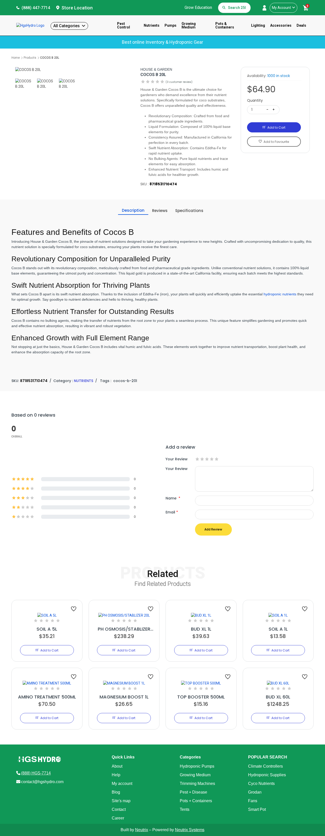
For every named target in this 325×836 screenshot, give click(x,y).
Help (116, 775)
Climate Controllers (265, 766)
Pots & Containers (224, 25)
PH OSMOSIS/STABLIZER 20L (124, 629)
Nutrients (151, 25)
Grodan (255, 792)
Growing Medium (189, 25)
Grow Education (198, 7)
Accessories (280, 25)
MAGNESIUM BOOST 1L (124, 697)
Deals (301, 25)
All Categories (66, 25)
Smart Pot (257, 809)
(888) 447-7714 (36, 7)
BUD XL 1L (201, 629)
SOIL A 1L (278, 629)
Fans (252, 801)
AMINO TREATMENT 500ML (47, 697)
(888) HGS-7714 (36, 773)
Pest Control (123, 25)
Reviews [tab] (160, 210)
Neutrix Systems (189, 830)
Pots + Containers (196, 801)
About (117, 766)
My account (122, 783)
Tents (184, 809)
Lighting (258, 25)
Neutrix (141, 830)
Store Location (77, 7)
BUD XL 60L (278, 697)
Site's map (121, 801)
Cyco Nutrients (261, 783)
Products (30, 57)
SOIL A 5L (47, 629)
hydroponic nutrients (280, 294)
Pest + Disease (193, 792)
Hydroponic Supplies (267, 775)
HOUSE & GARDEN (156, 69)
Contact (119, 809)
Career (118, 818)
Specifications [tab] (189, 210)
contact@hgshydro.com (42, 782)
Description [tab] (133, 210)
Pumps (170, 25)
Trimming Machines (197, 783)
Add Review (213, 529)
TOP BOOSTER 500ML (201, 697)
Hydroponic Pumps (197, 766)
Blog (116, 792)
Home (15, 57)
